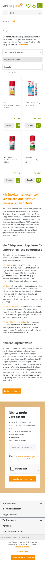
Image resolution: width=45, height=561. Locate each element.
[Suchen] (39, 12)
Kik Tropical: (7, 265)
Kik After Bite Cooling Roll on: (14, 322)
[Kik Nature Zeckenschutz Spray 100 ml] (12, 88)
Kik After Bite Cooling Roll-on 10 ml (32, 104)
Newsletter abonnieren (22, 479)
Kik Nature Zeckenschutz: (13, 306)
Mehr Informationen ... (22, 547)
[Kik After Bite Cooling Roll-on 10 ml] (32, 88)
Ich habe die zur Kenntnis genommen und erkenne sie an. (22, 459)
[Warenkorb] (39, 5)
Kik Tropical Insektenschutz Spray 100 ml (12, 159)
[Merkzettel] (28, 5)
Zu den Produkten (12, 391)
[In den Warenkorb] (18, 125)
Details (9, 125)
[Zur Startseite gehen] (12, 5)
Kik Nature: (7, 286)
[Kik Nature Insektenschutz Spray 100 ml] (32, 143)
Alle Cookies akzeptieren (23, 557)
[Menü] (5, 12)
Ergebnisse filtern (12, 59)
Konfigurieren (23, 551)
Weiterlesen (23, 45)
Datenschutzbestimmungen (26, 457)
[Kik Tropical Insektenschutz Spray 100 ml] (12, 143)
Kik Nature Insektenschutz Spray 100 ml (32, 159)
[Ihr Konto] (34, 5)
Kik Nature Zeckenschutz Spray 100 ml (11, 105)
